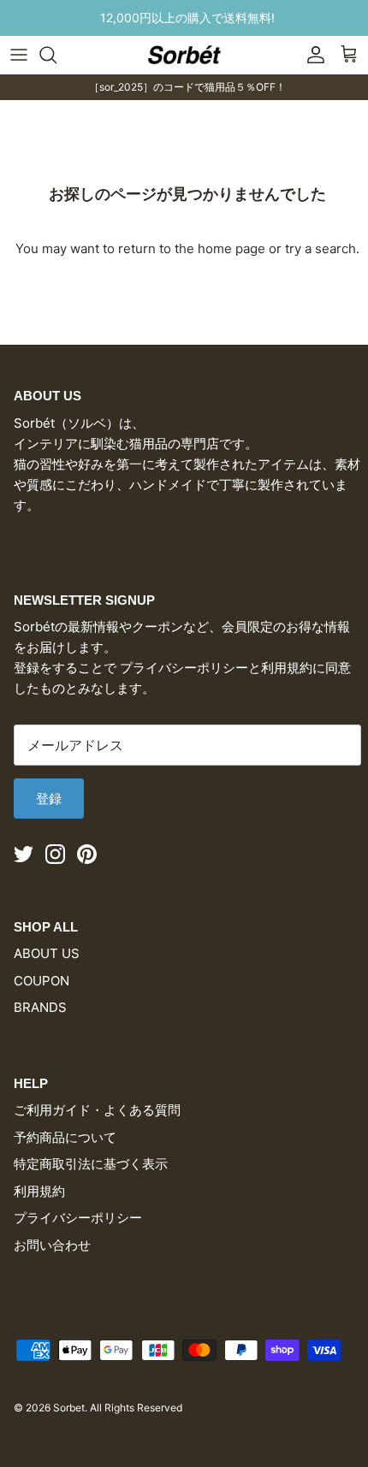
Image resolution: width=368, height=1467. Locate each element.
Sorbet (69, 1407)
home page (231, 248)
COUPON (41, 981)
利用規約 (39, 1191)
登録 (49, 798)
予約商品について (65, 1137)
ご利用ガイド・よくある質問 (97, 1110)
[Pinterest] (87, 854)
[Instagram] (55, 854)
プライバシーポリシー (78, 1218)
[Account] (311, 55)
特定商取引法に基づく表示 (91, 1164)
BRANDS (40, 1007)
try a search (320, 248)
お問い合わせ (52, 1245)
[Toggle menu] (19, 55)
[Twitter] (23, 854)
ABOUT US (47, 953)
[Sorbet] (184, 54)
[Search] (56, 55)
